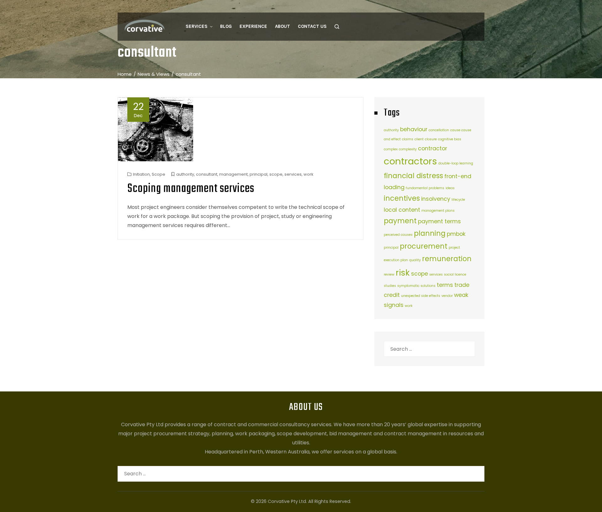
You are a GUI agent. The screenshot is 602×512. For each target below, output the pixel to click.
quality (415, 260)
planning (430, 233)
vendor (447, 295)
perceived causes (398, 234)
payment (400, 221)
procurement (423, 246)
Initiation (141, 174)
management (233, 174)
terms (445, 285)
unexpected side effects (420, 295)
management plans (438, 210)
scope (276, 174)
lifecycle (458, 199)
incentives (402, 198)
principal (258, 174)
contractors (410, 161)
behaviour (413, 129)
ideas (450, 188)
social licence (455, 274)
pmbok (456, 234)
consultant (206, 174)
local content (402, 210)
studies (390, 285)
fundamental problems (425, 188)
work (308, 174)
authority (185, 174)
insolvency (435, 199)
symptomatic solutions (416, 285)
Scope (158, 174)
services (293, 174)
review (389, 274)
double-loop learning (455, 163)
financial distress (413, 176)
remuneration (447, 259)
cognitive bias (449, 139)
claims (407, 139)
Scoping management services (190, 188)
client (419, 139)
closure (431, 139)
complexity (408, 149)
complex (391, 149)
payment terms (439, 221)
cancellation (439, 130)
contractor (432, 148)
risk (403, 272)
